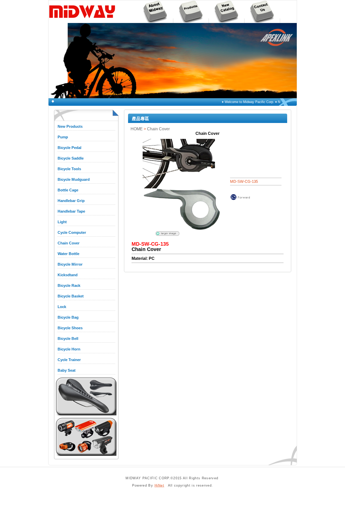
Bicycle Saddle (71, 158)
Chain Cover (69, 243)
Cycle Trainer (69, 360)
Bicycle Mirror (70, 264)
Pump (63, 137)
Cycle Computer (72, 232)
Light (62, 222)
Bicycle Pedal (69, 147)
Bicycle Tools (69, 169)
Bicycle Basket (71, 296)
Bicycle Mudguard (74, 179)
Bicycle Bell (68, 338)
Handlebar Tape (71, 211)
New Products (70, 126)
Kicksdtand (68, 275)
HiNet (159, 485)
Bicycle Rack (69, 285)
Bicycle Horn (69, 349)
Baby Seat (67, 370)
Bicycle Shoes (70, 328)
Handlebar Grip (71, 200)
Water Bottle (68, 253)
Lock (62, 307)
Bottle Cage (68, 190)
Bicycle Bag (68, 317)
